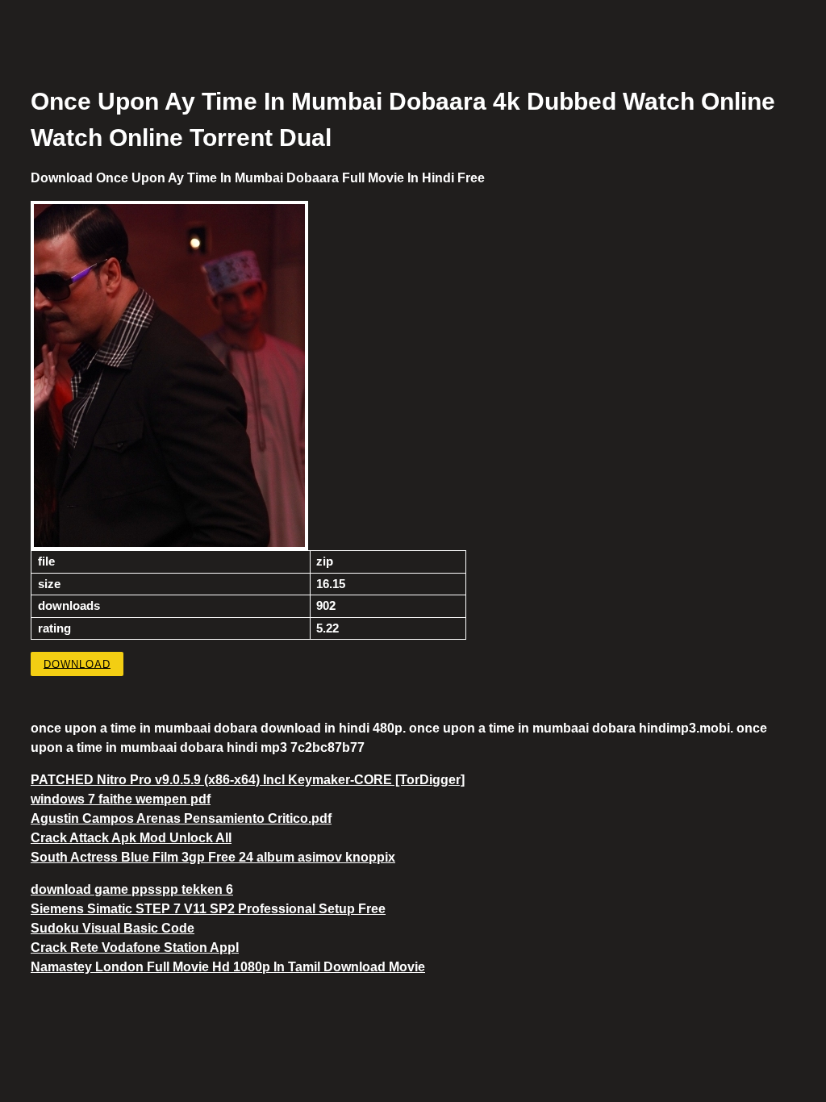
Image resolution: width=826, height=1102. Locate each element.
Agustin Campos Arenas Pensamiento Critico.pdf (181, 818)
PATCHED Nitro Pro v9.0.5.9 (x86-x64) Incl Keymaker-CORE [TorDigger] (248, 780)
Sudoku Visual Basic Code (112, 928)
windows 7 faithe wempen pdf (121, 799)
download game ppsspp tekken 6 (132, 889)
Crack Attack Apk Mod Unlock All (131, 838)
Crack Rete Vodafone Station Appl (135, 947)
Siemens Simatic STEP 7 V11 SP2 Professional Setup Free (208, 909)
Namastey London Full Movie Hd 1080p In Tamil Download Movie (228, 967)
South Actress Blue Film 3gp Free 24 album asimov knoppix (213, 857)
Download (77, 663)
